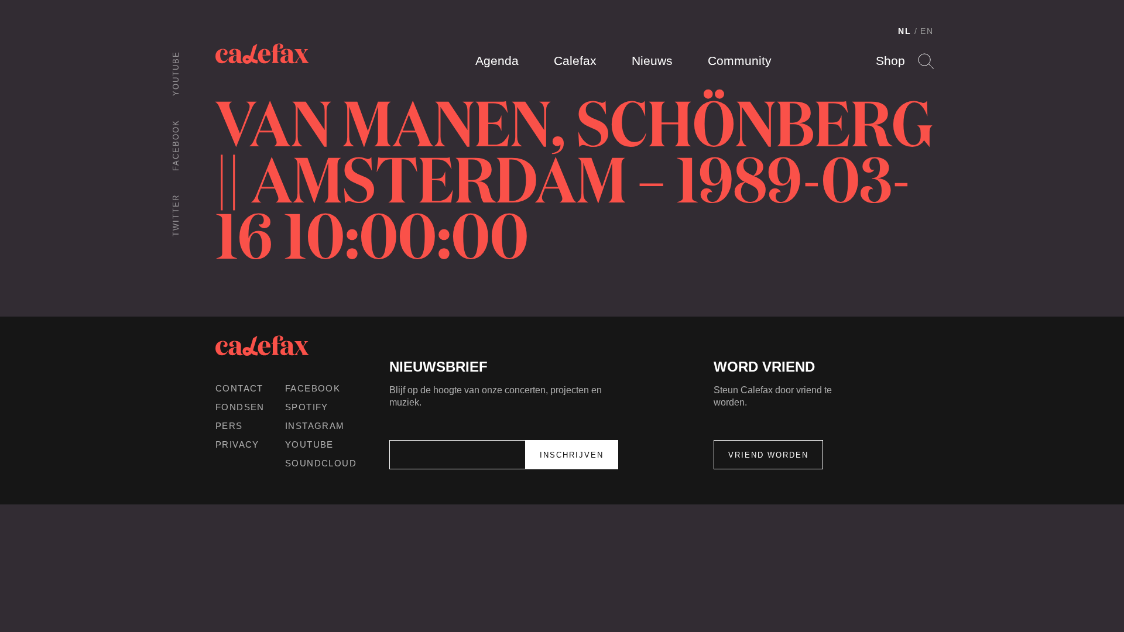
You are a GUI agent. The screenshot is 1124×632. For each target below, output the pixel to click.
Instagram (315, 426)
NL (904, 31)
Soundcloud (321, 463)
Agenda (497, 60)
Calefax (575, 60)
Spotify (306, 407)
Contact (239, 388)
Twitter (176, 215)
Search (926, 61)
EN (927, 31)
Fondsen (240, 407)
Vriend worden (768, 455)
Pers (229, 426)
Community (740, 60)
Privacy (237, 444)
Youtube (176, 73)
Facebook (176, 145)
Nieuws (652, 60)
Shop (890, 60)
